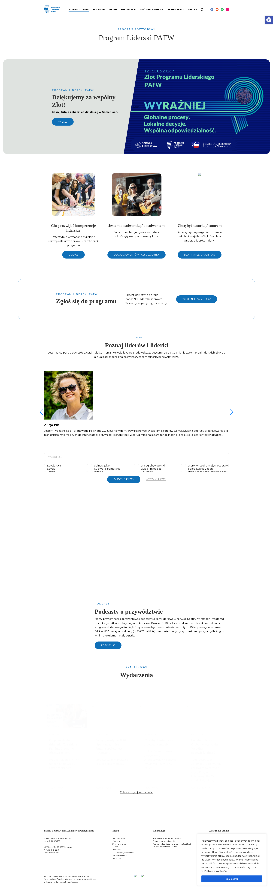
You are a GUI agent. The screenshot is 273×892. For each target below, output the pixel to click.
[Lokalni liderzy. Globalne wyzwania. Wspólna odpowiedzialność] (207, 716)
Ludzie (115, 847)
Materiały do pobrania (125, 853)
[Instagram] (227, 9)
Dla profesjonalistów (199, 254)
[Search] (202, 9)
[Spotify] (222, 9)
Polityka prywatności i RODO (165, 847)
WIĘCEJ (62, 121)
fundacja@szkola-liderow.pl (61, 838)
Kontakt (193, 9)
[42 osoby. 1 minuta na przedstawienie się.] (160, 716)
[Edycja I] (65, 468)
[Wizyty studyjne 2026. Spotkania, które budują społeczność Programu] (113, 716)
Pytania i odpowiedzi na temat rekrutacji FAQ (172, 844)
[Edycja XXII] (65, 465)
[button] (269, 20)
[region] (232, 860)
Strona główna (79, 9)
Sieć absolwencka (152, 9)
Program (116, 841)
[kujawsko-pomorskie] (112, 468)
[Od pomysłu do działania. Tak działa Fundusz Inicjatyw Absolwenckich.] (65, 716)
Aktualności (175, 9)
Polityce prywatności (215, 871)
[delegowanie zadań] (206, 468)
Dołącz (73, 254)
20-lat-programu (119, 844)
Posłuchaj (108, 645)
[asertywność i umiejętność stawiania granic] (206, 465)
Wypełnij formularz (196, 299)
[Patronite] (217, 9)
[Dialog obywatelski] (159, 465)
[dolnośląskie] (112, 465)
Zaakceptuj (232, 879)
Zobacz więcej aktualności (136, 792)
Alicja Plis (51, 425)
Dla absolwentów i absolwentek (136, 254)
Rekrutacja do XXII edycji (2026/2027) (168, 838)
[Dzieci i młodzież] (159, 468)
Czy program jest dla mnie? (164, 841)
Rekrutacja (116, 850)
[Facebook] (211, 9)
